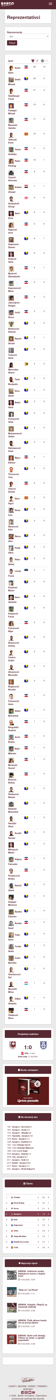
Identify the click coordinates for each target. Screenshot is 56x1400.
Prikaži (12, 42)
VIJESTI (12, 1386)
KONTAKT (28, 1389)
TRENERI (41, 1386)
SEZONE (22, 1386)
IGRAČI (31, 1386)
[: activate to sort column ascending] (34, 61)
